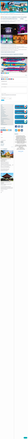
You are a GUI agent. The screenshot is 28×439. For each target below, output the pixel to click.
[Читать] (16, 130)
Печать (26, 20)
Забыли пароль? (2, 143)
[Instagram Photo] (4, 86)
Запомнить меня (3, 140)
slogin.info (12, 146)
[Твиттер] (9, 130)
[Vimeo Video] (5, 86)
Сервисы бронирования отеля (4, 116)
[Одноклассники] (7, 130)
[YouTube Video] (1, 86)
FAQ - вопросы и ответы (3, 122)
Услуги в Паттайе (2, 107)
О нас (1, 117)
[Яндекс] (1, 132)
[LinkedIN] (3, 130)
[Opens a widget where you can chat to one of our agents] (25, 438)
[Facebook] (1, 130)
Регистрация (2, 145)
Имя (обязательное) (4, 81)
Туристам (2, 108)
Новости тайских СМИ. (8, 21)
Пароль (2, 137)
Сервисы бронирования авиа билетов (4, 115)
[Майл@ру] (5, 130)
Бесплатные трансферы (3, 109)
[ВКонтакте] (11, 130)
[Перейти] (19, 126)
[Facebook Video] (3, 86)
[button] (7, 154)
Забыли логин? (2, 144)
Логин (1, 134)
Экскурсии (2, 106)
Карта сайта (2, 123)
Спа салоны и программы (3, 114)
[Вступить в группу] (16, 126)
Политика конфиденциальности (4, 124)
